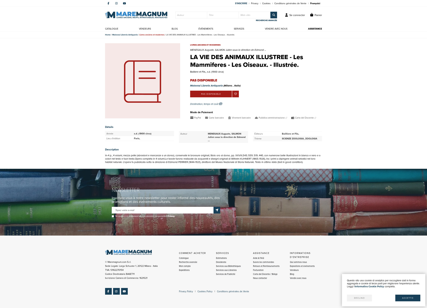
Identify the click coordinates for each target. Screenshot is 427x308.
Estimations (221, 257)
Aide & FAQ (258, 257)
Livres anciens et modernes (151, 34)
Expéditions (184, 269)
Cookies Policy (204, 291)
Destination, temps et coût (204, 104)
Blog (292, 273)
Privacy (254, 3)
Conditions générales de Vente (290, 3)
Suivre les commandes (263, 261)
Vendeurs (294, 269)
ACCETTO (407, 297)
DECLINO (359, 297)
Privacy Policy (186, 291)
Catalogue (184, 257)
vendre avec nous (276, 28)
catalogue (111, 28)
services (239, 28)
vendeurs (145, 28)
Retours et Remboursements (266, 265)
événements (205, 28)
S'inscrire (241, 3)
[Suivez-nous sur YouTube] (124, 3)
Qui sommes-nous (298, 261)
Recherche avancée (188, 261)
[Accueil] (136, 15)
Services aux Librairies (226, 269)
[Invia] (217, 210)
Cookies (266, 3)
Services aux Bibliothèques (228, 265)
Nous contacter (260, 277)
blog (175, 28)
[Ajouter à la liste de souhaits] (235, 94)
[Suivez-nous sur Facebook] (108, 3)
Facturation (258, 269)
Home (108, 34)
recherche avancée (266, 20)
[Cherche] (273, 15)
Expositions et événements (302, 265)
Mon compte (185, 265)
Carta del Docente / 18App (265, 273)
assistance (315, 28)
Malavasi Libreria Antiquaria (125, 34)
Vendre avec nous (298, 277)
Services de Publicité (225, 273)
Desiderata (221, 261)
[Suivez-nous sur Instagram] (116, 3)
